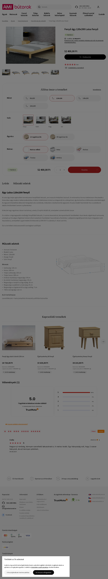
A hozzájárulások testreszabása (18, 572)
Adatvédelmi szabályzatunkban (39, 567)
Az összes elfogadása (43, 572)
